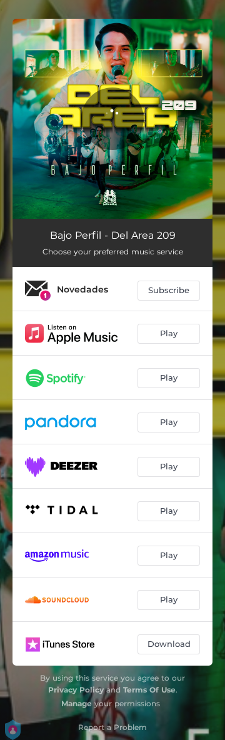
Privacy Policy (76, 689)
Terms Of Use (149, 689)
